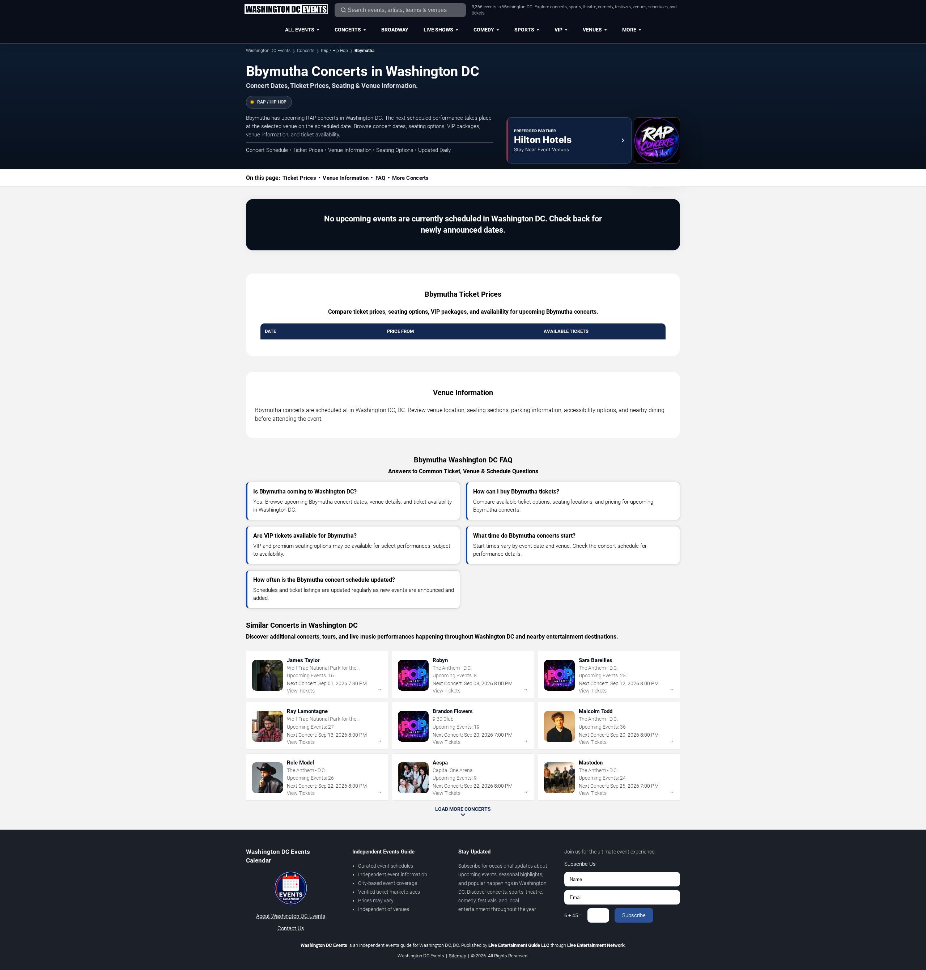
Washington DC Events (268, 50)
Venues (592, 30)
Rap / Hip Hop (334, 50)
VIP (558, 30)
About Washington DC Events (291, 916)
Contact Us (290, 928)
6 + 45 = (573, 915)
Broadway (394, 30)
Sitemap (457, 955)
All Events (299, 30)
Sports (524, 30)
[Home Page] (286, 10)
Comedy (483, 30)
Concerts (348, 30)
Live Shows (438, 30)
